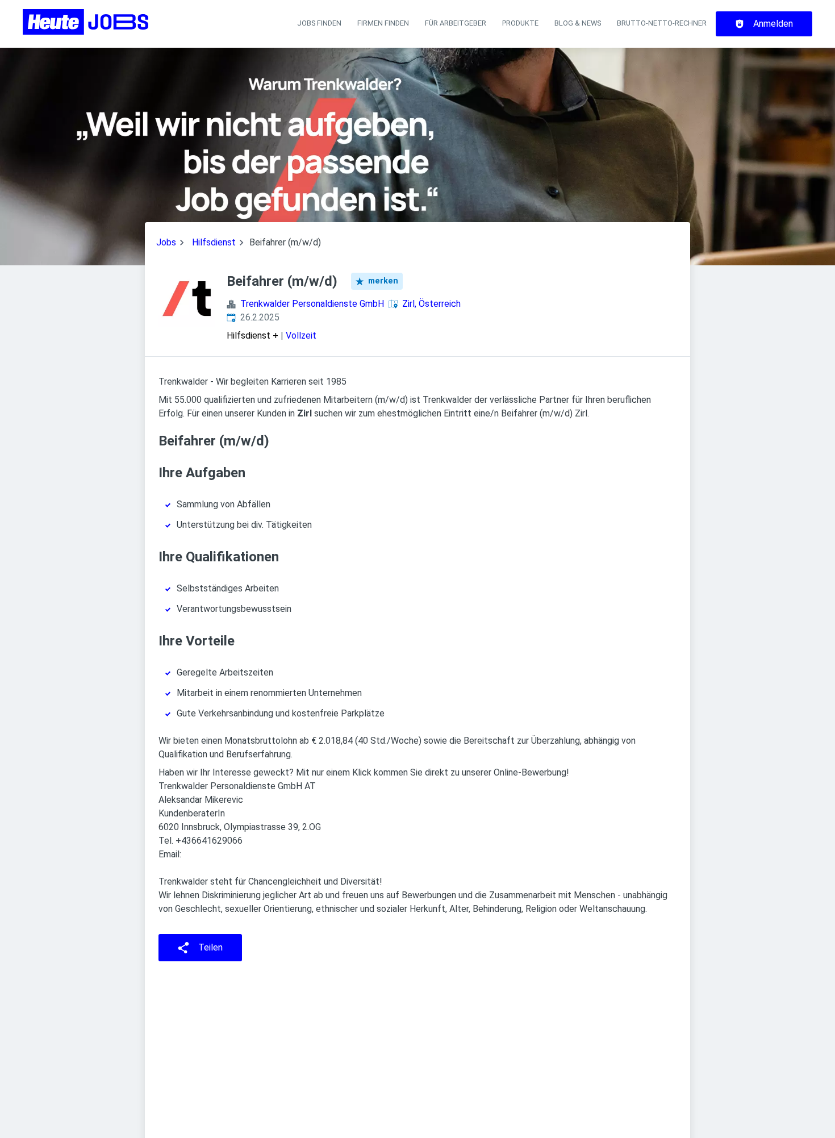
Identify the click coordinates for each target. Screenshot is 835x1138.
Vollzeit (301, 335)
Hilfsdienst (214, 242)
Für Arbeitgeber (455, 23)
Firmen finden (383, 23)
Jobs (166, 242)
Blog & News (577, 23)
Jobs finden (319, 23)
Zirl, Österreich (431, 303)
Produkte (520, 23)
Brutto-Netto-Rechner (662, 23)
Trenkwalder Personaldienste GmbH (312, 303)
